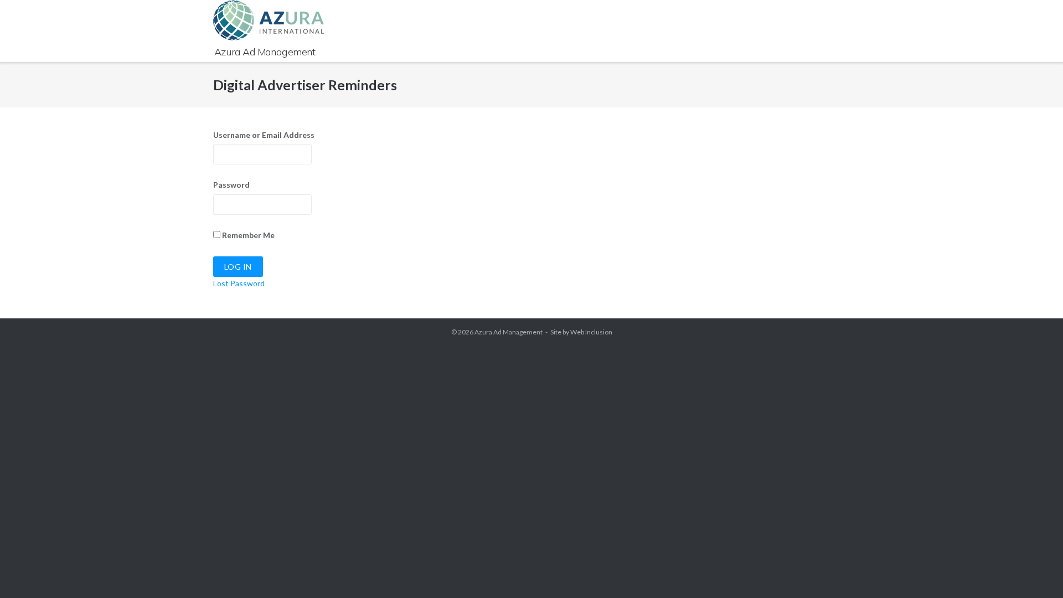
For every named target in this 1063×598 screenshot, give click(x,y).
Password (231, 184)
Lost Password (239, 283)
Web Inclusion (591, 332)
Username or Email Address (263, 135)
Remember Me (247, 235)
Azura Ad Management (508, 332)
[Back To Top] (1034, 570)
